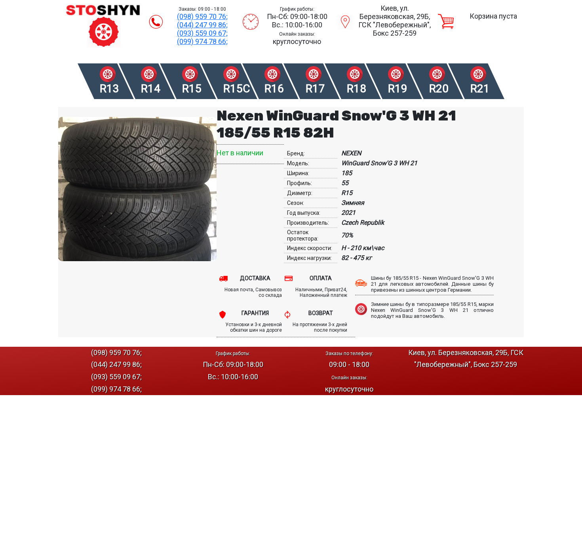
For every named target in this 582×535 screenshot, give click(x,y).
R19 (397, 88)
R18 (356, 88)
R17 (315, 88)
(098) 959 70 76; (202, 16)
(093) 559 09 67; (202, 33)
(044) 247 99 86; (202, 25)
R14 (150, 88)
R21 (480, 88)
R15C (236, 88)
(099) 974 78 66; (202, 41)
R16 (274, 88)
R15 (192, 88)
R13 (109, 88)
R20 (439, 88)
